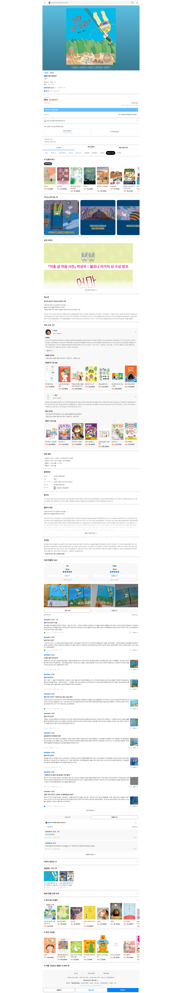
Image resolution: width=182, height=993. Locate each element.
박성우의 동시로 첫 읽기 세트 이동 (118, 380)
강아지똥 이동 (76, 917)
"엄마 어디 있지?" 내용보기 (91, 643)
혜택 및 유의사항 (67, 579)
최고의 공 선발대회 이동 (116, 948)
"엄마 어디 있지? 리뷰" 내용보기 (91, 626)
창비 (45, 84)
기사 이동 (51, 879)
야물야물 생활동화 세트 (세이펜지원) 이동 (63, 949)
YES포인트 (47, 103)
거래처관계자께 (103, 983)
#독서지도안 (48, 163)
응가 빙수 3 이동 (64, 435)
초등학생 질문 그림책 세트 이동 (104, 437)
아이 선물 (53, 463)
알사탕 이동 (103, 917)
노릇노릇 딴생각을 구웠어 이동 (64, 378)
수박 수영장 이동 (129, 915)
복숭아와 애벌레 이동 (63, 916)
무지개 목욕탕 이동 (131, 435)
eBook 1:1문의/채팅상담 (107, 977)
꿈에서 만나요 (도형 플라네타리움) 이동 (76, 951)
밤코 (52, 82)
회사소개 (97, 983)
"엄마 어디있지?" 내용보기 (91, 681)
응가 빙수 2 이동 (118, 436)
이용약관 (68, 983)
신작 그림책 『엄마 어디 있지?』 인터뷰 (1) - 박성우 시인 (63, 358)
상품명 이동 (50, 179)
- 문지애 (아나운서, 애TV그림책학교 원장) (54, 554)
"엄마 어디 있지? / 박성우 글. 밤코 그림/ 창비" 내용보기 (91, 701)
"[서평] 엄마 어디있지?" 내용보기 (91, 662)
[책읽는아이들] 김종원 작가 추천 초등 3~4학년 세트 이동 (78, 380)
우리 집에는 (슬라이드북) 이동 (90, 950)
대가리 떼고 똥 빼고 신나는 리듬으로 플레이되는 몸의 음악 (63, 414)
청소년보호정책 (84, 983)
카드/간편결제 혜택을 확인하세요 (127, 114)
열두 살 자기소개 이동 (91, 378)
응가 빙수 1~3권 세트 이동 (51, 437)
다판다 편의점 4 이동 (91, 435)
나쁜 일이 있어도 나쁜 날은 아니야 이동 (50, 915)
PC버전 (91, 983)
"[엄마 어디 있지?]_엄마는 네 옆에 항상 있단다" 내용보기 (91, 799)
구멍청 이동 (116, 915)
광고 (115, 983)
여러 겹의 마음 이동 (51, 377)
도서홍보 (111, 983)
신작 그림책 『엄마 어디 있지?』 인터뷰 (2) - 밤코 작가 (62, 416)
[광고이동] (132, 3)
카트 (137, 3)
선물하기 (47, 463)
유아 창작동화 (66, 461)
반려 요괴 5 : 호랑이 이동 (78, 435)
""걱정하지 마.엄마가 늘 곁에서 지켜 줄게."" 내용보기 (91, 779)
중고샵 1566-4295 (95, 977)
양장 (55, 479)
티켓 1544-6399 (84, 977)
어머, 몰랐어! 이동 (129, 951)
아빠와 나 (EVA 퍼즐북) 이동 (103, 948)
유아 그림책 (58, 461)
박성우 (46, 82)
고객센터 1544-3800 (72, 977)
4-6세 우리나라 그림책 (66, 458)
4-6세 (57, 458)
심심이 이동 (50, 949)
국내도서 (47, 458)
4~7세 (60, 463)
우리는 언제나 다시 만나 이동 (90, 916)
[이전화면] (44, 3)
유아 (52, 458)
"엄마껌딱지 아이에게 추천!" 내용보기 (91, 740)
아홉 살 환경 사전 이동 (104, 378)
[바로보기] (55, 595)
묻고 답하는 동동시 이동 (131, 378)
